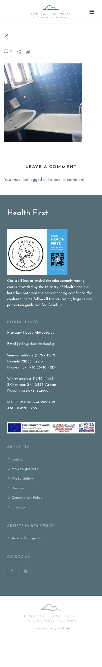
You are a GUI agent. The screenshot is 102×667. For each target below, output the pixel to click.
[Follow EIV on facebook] (12, 571)
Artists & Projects (26, 538)
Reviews (18, 488)
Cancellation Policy (27, 498)
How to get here (25, 469)
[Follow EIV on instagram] (26, 571)
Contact (18, 460)
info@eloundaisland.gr (37, 344)
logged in (38, 180)
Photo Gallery (23, 479)
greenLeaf (62, 628)
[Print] (31, 51)
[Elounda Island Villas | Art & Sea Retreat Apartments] (51, 12)
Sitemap (18, 507)
